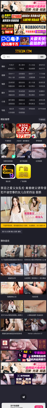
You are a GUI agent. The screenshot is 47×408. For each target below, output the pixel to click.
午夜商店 (22, 109)
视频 (3, 75)
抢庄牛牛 (42, 69)
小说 (3, 101)
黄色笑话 (32, 104)
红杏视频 (12, 112)
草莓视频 (32, 109)
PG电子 (11, 65)
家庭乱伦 (22, 100)
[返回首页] (44, 403)
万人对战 (32, 65)
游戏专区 (42, 65)
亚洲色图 (22, 91)
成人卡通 (32, 82)
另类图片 (42, 95)
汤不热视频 (42, 109)
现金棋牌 (32, 69)
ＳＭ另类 (42, 77)
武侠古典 (42, 100)
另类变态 (42, 86)
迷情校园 (12, 104)
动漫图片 (42, 91)
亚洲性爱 (12, 82)
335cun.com (23, 51)
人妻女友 (32, 100)
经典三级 (22, 86)
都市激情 (12, 100)
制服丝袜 (12, 86)
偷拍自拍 (22, 82)
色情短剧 (22, 112)
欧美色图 (32, 91)
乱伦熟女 (32, 86)
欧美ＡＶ (32, 74)
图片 (3, 93)
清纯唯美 (22, 95)
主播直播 (32, 77)
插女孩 (11, 109)
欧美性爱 (42, 82)
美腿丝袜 (12, 95)
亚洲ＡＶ (12, 74)
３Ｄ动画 (42, 74)
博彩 (3, 66)
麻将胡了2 (11, 69)
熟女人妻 (12, 77)
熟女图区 (32, 95)
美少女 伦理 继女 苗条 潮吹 (11, 231)
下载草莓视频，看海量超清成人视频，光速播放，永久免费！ (23, 225)
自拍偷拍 (22, 74)
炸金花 (21, 69)
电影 (3, 84)
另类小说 (22, 104)
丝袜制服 (22, 77)
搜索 (42, 57)
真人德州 (22, 65)
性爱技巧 (42, 104)
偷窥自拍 (12, 91)
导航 (3, 110)
